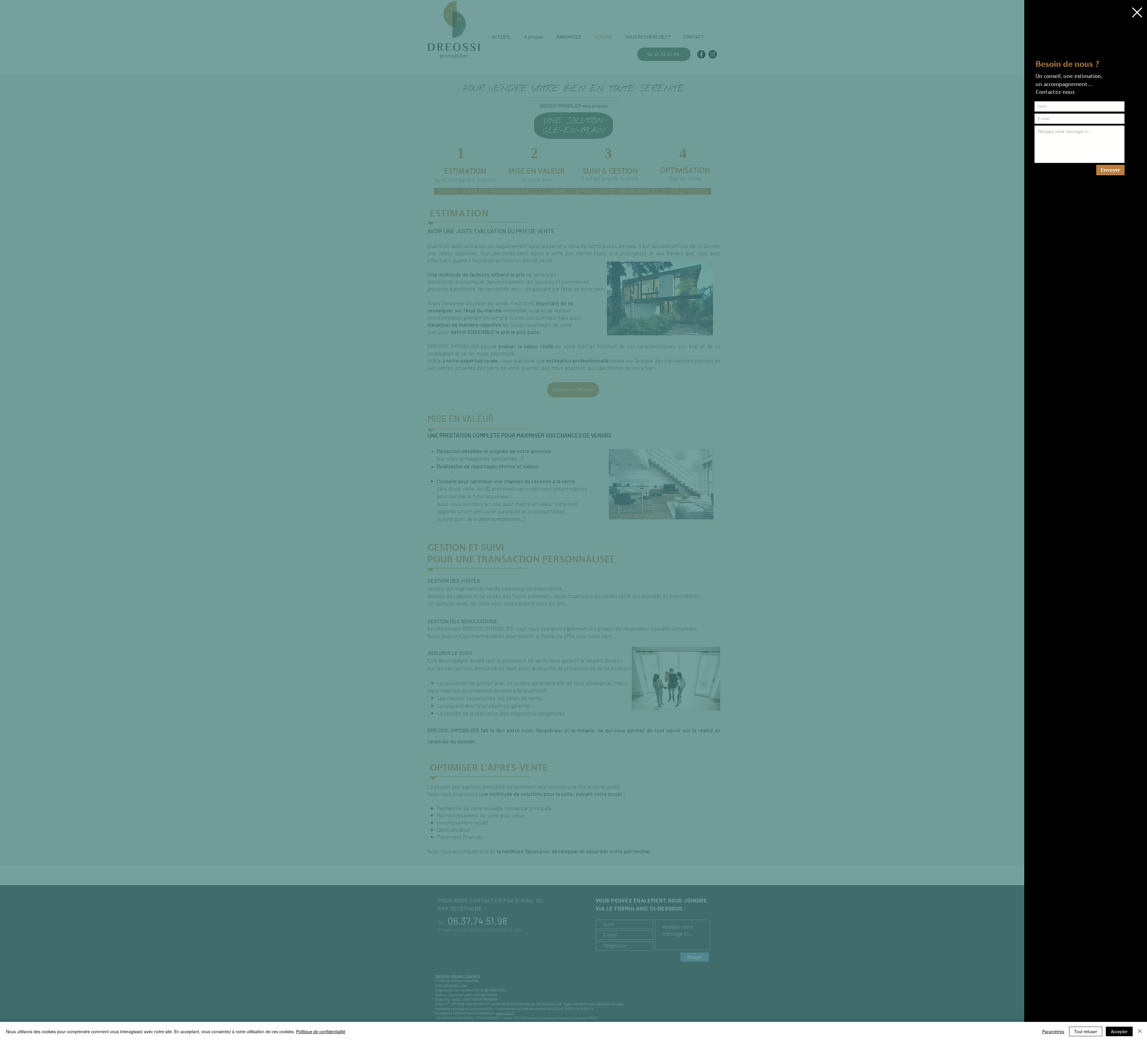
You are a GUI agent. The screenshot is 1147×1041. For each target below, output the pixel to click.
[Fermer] (1139, 1031)
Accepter (1119, 1031)
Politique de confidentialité (320, 1031)
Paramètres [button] (1053, 1031)
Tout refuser (1085, 1031)
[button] (1137, 12)
